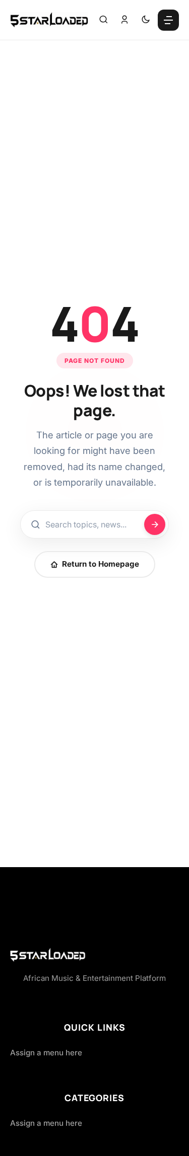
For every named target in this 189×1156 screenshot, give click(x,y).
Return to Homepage (100, 564)
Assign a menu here (46, 1052)
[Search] (103, 20)
